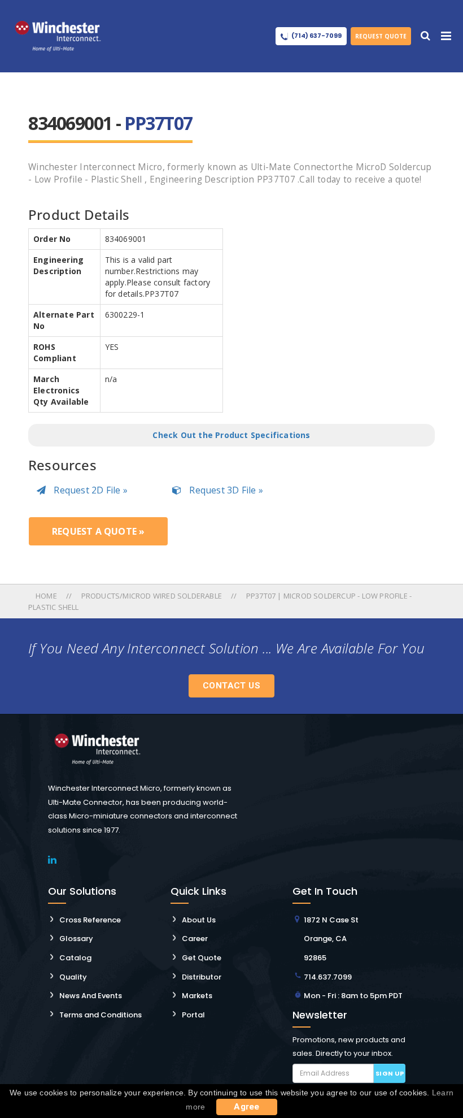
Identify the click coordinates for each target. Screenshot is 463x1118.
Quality (73, 977)
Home (47, 596)
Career (195, 938)
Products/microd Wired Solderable (151, 596)
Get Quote (201, 957)
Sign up (389, 1073)
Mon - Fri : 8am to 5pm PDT (353, 995)
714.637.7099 (328, 977)
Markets (197, 995)
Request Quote (381, 36)
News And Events (90, 995)
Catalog (75, 957)
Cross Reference (90, 920)
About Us (199, 920)
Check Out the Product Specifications (231, 435)
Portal (193, 1014)
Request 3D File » (225, 490)
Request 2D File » (89, 490)
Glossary (76, 938)
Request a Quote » (98, 531)
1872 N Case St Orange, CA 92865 (331, 939)
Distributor (201, 977)
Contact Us (231, 686)
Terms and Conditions (100, 1014)
